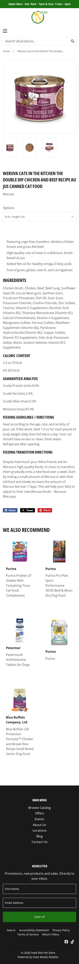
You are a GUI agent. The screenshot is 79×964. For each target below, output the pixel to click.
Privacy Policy (61, 930)
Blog (39, 836)
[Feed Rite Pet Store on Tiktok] (72, 942)
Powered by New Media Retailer (38, 957)
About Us (39, 825)
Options (8, 208)
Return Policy (50, 934)
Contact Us (40, 842)
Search (11, 930)
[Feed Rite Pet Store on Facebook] (66, 942)
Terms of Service (28, 934)
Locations (40, 830)
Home (6, 51)
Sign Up (39, 917)
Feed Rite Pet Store (43, 953)
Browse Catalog (39, 808)
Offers (39, 813)
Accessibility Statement (34, 930)
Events (39, 819)
